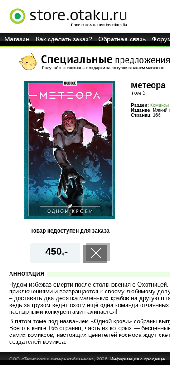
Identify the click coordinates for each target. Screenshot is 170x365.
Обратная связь (122, 39)
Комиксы (159, 104)
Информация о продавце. (138, 358)
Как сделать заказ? (64, 39)
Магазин (17, 39)
